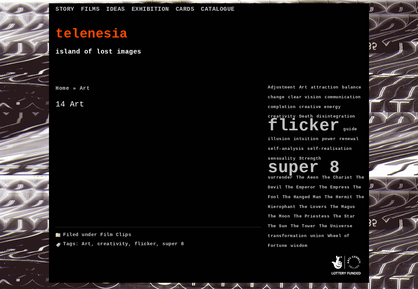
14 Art (70, 104)
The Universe (335, 226)
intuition (306, 138)
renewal (349, 138)
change (276, 97)
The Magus (342, 206)
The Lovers (313, 206)
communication (343, 97)
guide (350, 129)
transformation (287, 235)
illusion (279, 138)
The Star (344, 216)
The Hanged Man (301, 197)
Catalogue (218, 9)
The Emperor (300, 187)
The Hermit (338, 197)
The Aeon (307, 177)
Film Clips (115, 235)
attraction (325, 87)
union (317, 235)
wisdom (299, 245)
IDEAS (115, 9)
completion (282, 106)
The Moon (279, 216)
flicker (145, 244)
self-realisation (329, 148)
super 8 (173, 244)
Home (62, 88)
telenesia (92, 34)
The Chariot (337, 177)
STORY (65, 9)
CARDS (185, 9)
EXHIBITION (150, 9)
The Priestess (312, 216)
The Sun (277, 226)
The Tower (303, 226)
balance (352, 87)
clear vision (304, 97)
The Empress (334, 187)
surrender (280, 177)
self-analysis (286, 148)
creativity (112, 244)
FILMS (90, 9)
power (329, 138)
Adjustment (282, 87)
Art (86, 244)
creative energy (320, 106)
